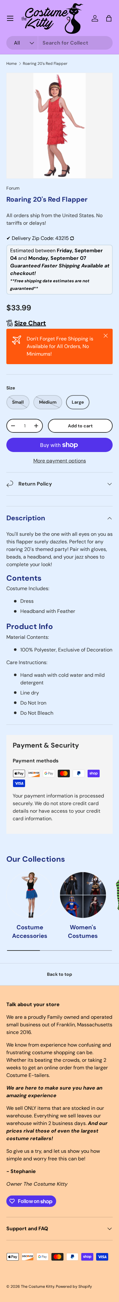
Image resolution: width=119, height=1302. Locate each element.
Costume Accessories (29, 931)
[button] (109, 18)
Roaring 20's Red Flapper (45, 63)
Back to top (59, 974)
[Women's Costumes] (83, 895)
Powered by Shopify (74, 1286)
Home (11, 63)
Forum (13, 188)
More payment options (59, 460)
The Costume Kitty (37, 1286)
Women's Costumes (83, 931)
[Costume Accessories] (30, 895)
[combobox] (59, 43)
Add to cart (80, 426)
